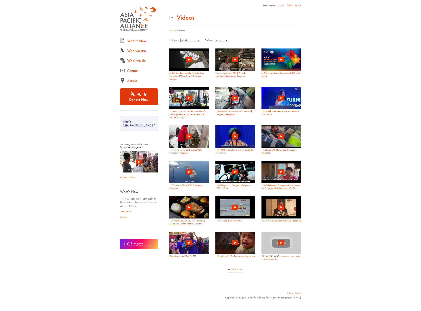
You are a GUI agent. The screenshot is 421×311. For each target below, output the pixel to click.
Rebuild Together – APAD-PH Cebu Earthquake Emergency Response (231, 74)
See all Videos (129, 177)
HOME (172, 30)
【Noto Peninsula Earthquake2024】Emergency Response (186, 151)
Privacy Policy (294, 293)
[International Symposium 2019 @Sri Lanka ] (281, 220)
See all (126, 217)
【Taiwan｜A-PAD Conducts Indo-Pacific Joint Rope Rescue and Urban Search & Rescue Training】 (187, 114)
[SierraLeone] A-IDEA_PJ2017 (182, 256)
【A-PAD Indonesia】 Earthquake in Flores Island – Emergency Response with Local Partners (138, 202)
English (281, 5)
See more (237, 269)
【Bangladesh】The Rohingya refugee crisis (235, 256)
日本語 (290, 5)
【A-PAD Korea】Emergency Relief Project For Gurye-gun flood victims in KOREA (280, 187)
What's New (129, 191)
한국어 (298, 5)
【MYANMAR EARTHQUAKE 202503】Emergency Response (234, 113)
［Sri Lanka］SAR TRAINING (228, 220)
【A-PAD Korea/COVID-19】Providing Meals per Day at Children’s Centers (187, 222)
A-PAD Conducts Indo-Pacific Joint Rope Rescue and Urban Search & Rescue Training (186, 75)
